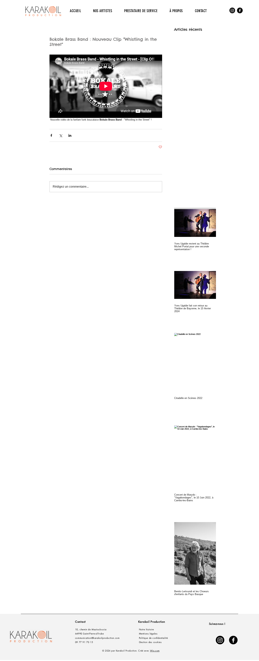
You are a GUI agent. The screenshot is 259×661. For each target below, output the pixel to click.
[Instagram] (232, 10)
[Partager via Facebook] (51, 135)
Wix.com (155, 650)
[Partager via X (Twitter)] (60, 135)
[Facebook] (240, 10)
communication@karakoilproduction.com (97, 638)
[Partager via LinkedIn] (70, 135)
